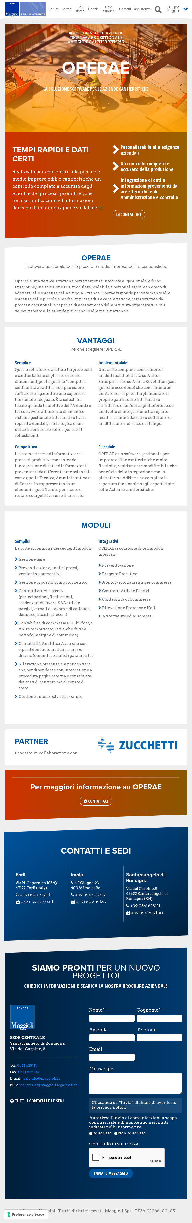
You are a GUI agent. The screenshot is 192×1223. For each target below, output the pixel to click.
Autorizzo (102, 1133)
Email (95, 1049)
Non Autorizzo (132, 1133)
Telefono (147, 1029)
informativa (129, 1127)
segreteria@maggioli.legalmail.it (48, 1085)
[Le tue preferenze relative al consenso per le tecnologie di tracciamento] (26, 1214)
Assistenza (142, 9)
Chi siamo (80, 9)
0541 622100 (28, 1072)
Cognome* (149, 1010)
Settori (67, 9)
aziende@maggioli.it (42, 1078)
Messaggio (101, 1068)
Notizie (93, 9)
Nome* (97, 1010)
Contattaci (131, 214)
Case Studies (109, 9)
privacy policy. (111, 1107)
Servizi (53, 9)
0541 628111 (27, 1065)
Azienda (98, 1029)
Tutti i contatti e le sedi (39, 1101)
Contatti (125, 9)
